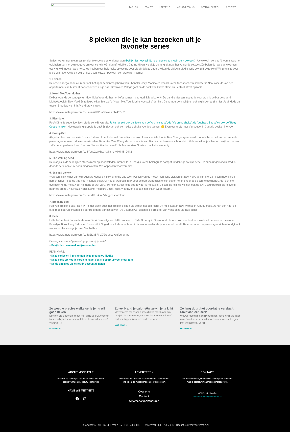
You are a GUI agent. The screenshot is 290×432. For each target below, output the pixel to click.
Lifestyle (164, 7)
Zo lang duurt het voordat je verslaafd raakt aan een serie (207, 310)
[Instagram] (84, 398)
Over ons (144, 391)
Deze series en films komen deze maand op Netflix (82, 255)
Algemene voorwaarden (144, 401)
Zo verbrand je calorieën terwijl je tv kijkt (144, 308)
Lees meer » (55, 328)
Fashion (133, 7)
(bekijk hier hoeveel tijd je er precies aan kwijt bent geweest (160, 60)
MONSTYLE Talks (186, 7)
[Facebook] (77, 398)
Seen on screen (210, 7)
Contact (231, 7)
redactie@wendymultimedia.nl (207, 396)
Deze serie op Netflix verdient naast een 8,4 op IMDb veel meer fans (92, 259)
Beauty (149, 7)
